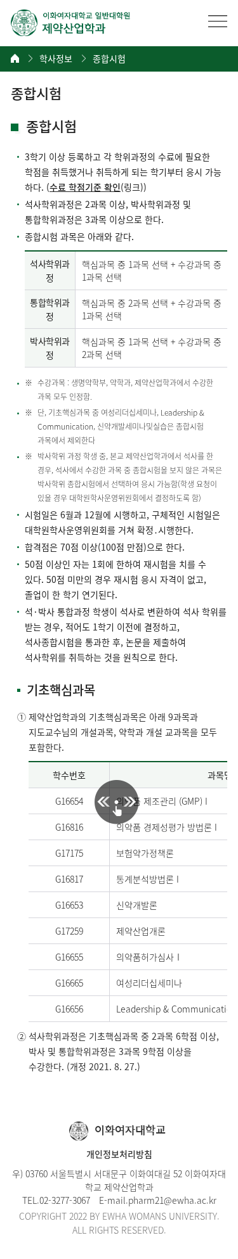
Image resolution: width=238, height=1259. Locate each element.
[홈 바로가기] (15, 58)
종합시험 (109, 59)
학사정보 (55, 59)
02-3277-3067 (64, 1200)
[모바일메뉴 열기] (217, 21)
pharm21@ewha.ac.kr (172, 1200)
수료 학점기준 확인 (85, 187)
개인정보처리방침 (119, 1153)
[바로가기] (71, 23)
